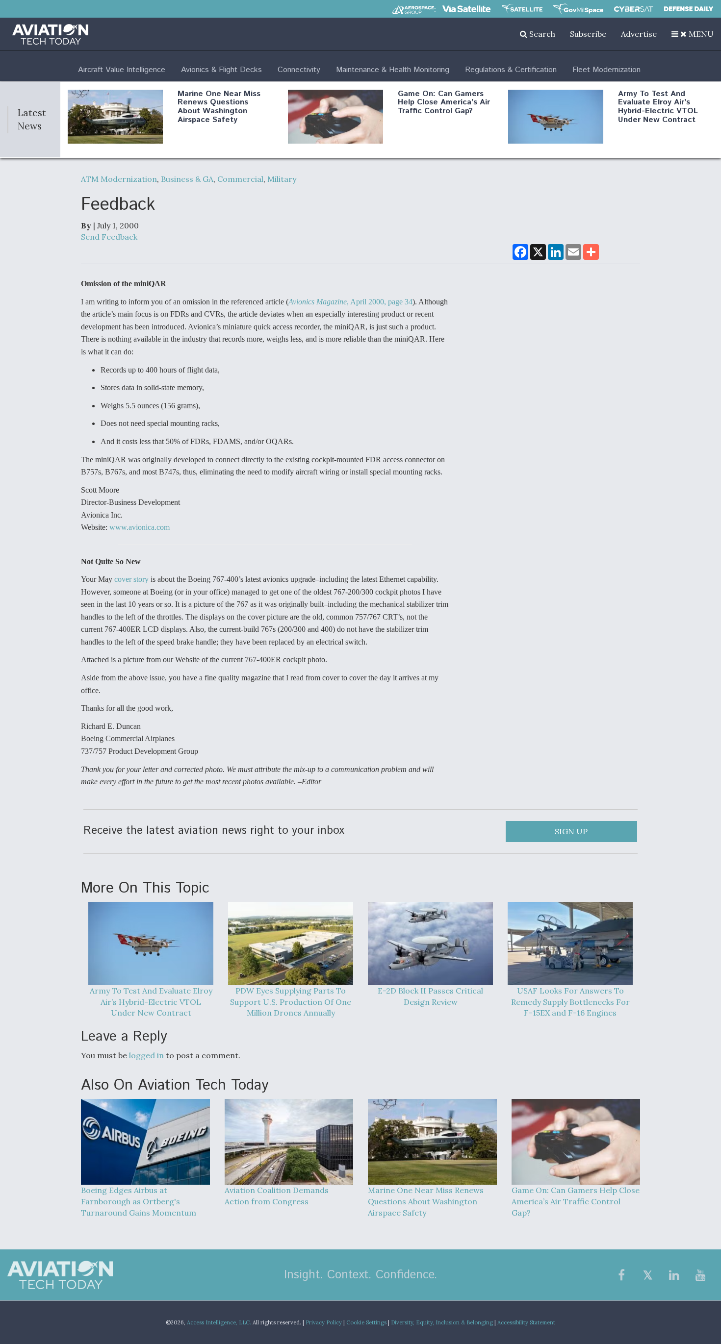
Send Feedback (109, 237)
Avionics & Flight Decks (221, 69)
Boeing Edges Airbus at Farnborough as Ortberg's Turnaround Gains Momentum (138, 1201)
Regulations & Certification (511, 69)
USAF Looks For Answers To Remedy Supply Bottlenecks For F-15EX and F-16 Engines (570, 1002)
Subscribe (588, 34)
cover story (132, 579)
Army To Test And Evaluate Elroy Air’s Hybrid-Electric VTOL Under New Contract (658, 106)
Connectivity (299, 69)
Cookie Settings (366, 1322)
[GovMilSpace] (578, 8)
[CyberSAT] (633, 9)
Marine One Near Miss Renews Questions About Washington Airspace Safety (219, 106)
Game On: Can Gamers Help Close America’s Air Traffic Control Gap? (444, 102)
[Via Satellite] (466, 8)
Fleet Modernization (606, 69)
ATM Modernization (119, 179)
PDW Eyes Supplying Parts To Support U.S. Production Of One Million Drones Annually (290, 1002)
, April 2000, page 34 (350, 302)
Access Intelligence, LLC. (219, 1322)
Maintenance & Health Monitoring (392, 69)
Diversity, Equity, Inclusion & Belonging (442, 1322)
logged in (146, 1055)
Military (281, 179)
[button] (692, 34)
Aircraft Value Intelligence (121, 69)
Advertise (639, 34)
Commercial (240, 179)
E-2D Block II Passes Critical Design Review (430, 996)
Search (541, 34)
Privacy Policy (324, 1322)
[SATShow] (522, 9)
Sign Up (571, 831)
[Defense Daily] (688, 8)
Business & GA (187, 179)
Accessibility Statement (526, 1322)
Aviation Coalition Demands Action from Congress (277, 1195)
